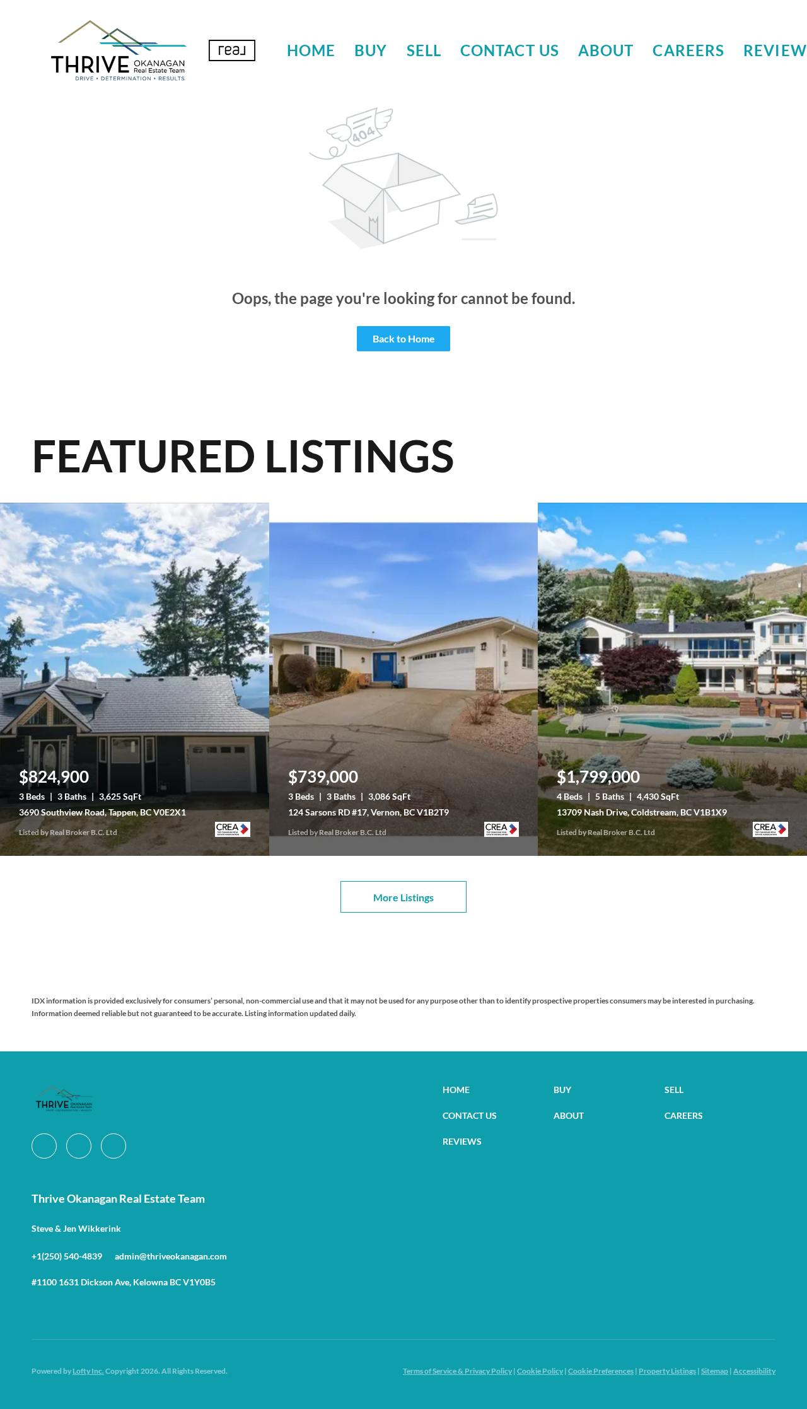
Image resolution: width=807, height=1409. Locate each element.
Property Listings (667, 1371)
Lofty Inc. (88, 1371)
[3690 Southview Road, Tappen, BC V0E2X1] (134, 679)
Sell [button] (424, 50)
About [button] (606, 50)
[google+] (113, 1146)
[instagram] (78, 1146)
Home (311, 50)
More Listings (403, 897)
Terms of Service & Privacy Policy (457, 1371)
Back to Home (404, 338)
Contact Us (509, 50)
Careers (688, 50)
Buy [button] (370, 50)
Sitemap (714, 1371)
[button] (118, 50)
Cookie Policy (540, 1371)
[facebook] (44, 1146)
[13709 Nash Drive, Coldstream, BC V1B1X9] (672, 679)
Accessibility (754, 1371)
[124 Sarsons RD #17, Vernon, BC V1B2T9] (403, 679)
